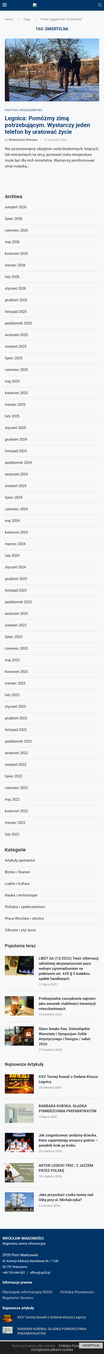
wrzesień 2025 (16, 335)
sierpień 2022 (15, 764)
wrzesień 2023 (16, 613)
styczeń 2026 (15, 288)
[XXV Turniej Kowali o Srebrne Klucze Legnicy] (19, 1084)
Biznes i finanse (17, 872)
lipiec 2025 (13, 358)
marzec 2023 (15, 683)
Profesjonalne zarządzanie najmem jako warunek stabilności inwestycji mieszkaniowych (67, 1003)
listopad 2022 (16, 730)
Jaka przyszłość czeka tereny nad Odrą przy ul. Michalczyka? (66, 1197)
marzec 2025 (15, 404)
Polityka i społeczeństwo (25, 907)
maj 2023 (12, 660)
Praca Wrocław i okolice (24, 918)
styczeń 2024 (15, 567)
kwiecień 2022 (16, 811)
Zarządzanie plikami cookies (52, 1350)
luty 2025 (12, 416)
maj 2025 (12, 381)
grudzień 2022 (16, 718)
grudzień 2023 (16, 579)
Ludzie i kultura (17, 883)
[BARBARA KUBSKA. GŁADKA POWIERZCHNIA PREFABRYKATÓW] (19, 1113)
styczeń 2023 (15, 706)
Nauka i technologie (21, 895)
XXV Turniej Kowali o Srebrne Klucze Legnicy (68, 1079)
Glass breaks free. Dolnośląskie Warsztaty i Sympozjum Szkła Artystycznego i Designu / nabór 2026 (64, 1036)
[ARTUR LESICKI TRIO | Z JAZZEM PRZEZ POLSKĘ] (19, 1172)
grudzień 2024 (16, 439)
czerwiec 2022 (16, 788)
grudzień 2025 (16, 300)
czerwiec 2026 (16, 230)
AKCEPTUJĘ (91, 1345)
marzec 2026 (15, 265)
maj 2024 (12, 521)
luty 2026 (12, 277)
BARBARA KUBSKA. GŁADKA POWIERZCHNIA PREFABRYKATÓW (68, 1108)
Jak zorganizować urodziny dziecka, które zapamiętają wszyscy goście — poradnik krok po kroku (68, 1140)
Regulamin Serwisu (17, 1298)
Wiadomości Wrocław (23, 140)
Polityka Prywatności (77, 1292)
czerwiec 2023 (16, 648)
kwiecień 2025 (16, 393)
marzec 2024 (15, 544)
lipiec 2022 (13, 776)
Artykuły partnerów (20, 860)
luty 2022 (12, 834)
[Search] (100, 5)
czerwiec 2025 (16, 370)
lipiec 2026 (13, 219)
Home (9, 19)
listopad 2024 (16, 451)
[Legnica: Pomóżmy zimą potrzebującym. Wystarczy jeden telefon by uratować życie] (52, 69)
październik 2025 (18, 323)
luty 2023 (12, 695)
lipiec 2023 (13, 637)
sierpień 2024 (15, 486)
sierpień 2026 (15, 207)
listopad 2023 (16, 590)
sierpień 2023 (15, 625)
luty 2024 (12, 555)
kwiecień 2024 (16, 532)
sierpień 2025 (15, 346)
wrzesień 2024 (16, 474)
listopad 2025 (16, 311)
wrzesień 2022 (16, 753)
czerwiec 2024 (16, 509)
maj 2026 (12, 242)
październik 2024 (18, 462)
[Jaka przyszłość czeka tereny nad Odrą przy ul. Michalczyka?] (19, 1202)
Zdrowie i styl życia (20, 930)
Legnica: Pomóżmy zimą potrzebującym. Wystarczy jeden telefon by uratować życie (47, 125)
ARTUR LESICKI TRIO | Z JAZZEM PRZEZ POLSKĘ (66, 1168)
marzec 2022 (15, 822)
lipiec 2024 (13, 497)
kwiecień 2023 (16, 671)
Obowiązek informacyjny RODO (27, 1292)
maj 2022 (12, 799)
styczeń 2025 (15, 428)
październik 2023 (18, 602)
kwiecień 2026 (16, 253)
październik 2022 (18, 741)
